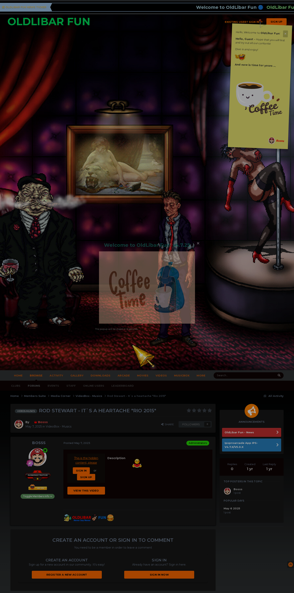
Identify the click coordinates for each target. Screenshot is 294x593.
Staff (71, 385)
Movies (142, 375)
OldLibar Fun (48, 21)
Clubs (16, 385)
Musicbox (181, 375)
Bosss (39, 443)
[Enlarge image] (260, 95)
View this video (86, 490)
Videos (161, 375)
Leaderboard (122, 385)
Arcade (124, 375)
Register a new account (66, 574)
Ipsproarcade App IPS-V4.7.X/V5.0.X (241, 445)
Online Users (93, 385)
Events (53, 385)
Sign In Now (159, 574)
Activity (56, 375)
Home (18, 375)
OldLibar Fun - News (239, 432)
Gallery (76, 375)
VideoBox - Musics (58, 426)
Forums (34, 385)
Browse (36, 375)
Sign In (81, 470)
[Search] (279, 375)
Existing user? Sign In (243, 21)
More (201, 375)
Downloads (100, 375)
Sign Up (276, 21)
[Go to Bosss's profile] (271, 140)
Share (168, 424)
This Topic (261, 375)
